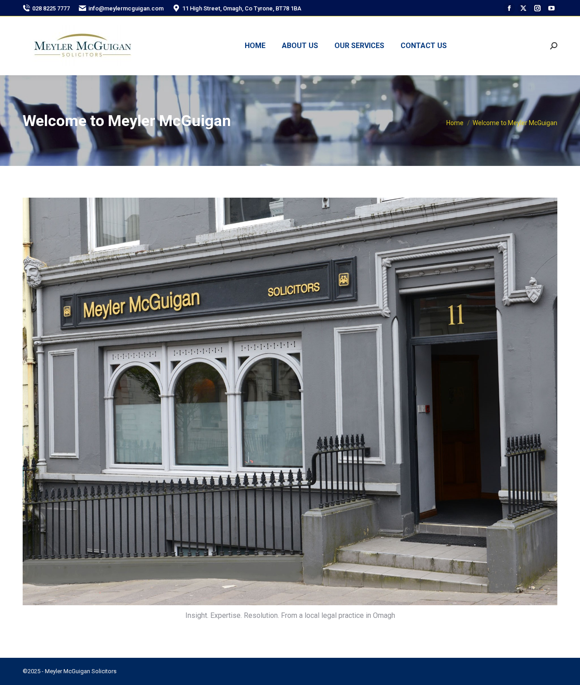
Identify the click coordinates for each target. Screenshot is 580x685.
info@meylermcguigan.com (126, 8)
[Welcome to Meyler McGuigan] (290, 401)
